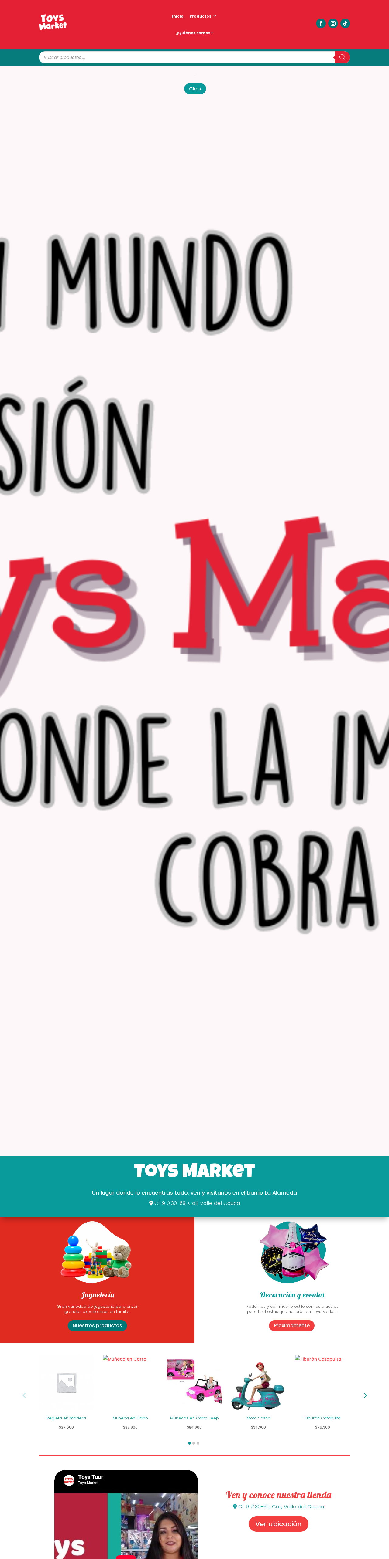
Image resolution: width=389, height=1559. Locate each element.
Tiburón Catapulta (323, 1418)
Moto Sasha (258, 1418)
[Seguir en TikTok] (345, 23)
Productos (200, 16)
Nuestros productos (97, 1325)
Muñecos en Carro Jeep (194, 1418)
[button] (365, 1395)
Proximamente (292, 1325)
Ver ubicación (278, 1524)
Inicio (178, 16)
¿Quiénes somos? (194, 33)
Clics (195, 88)
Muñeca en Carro (130, 1418)
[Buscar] (342, 57)
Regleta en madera (66, 1418)
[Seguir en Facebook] (321, 23)
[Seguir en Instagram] (333, 23)
